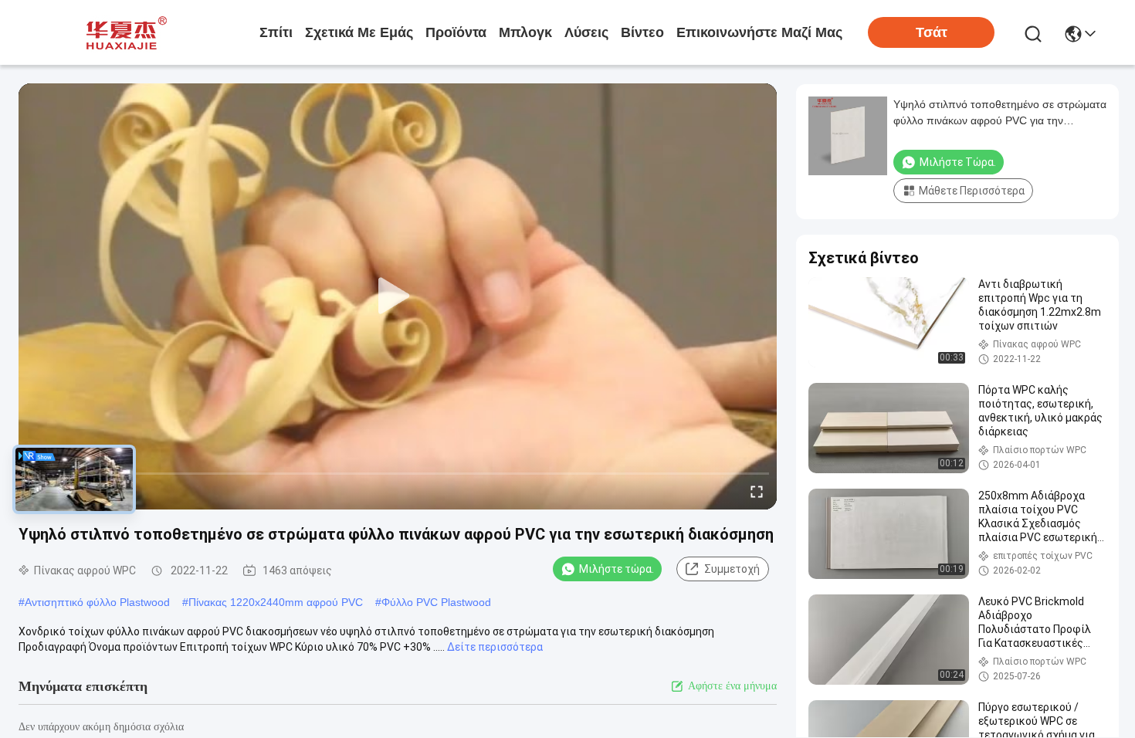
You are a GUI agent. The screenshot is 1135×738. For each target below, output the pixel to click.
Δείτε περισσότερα (495, 647)
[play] (397, 296)
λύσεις (586, 32)
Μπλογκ (525, 32)
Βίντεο (642, 32)
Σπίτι (276, 32)
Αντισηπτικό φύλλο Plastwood (97, 602)
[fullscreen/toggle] (756, 491)
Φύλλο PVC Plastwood (436, 602)
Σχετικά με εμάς (359, 32)
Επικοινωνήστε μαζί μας (759, 32)
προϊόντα (455, 32)
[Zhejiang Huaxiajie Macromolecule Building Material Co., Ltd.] (122, 32)
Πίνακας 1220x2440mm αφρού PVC (275, 602)
